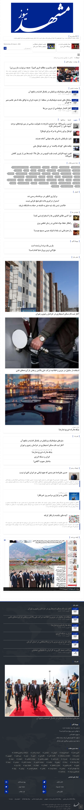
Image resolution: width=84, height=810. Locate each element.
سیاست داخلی (19, 177)
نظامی (34, 183)
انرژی (33, 170)
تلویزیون (77, 174)
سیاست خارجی (32, 177)
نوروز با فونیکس (74, 734)
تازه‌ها (69, 120)
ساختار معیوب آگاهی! (42, 462)
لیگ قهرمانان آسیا (65, 183)
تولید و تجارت (66, 174)
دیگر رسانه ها (67, 177)
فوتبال (21, 180)
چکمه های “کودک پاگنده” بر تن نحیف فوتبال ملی (52, 146)
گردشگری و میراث (67, 186)
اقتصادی (42, 170)
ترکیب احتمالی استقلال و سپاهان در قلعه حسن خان (39, 45)
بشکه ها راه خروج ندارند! (69, 430)
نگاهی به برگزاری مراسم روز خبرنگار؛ (52, 495)
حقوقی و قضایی (35, 174)
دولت (77, 177)
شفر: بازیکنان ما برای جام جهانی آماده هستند (53, 139)
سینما (69, 180)
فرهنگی (29, 180)
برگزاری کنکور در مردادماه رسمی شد (42, 196)
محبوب (75, 120)
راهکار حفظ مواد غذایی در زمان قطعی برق (54, 223)
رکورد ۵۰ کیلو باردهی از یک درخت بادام (68, 738)
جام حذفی (46, 174)
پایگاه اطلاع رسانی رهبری (69, 799)
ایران (26, 170)
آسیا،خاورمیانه (64, 167)
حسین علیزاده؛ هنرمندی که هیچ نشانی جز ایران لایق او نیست (43, 473)
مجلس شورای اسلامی (37, 799)
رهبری (50, 177)
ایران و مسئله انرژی (42, 457)
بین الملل (18, 170)
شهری (61, 180)
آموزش (55, 167)
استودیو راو (17, 799)
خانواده (11, 174)
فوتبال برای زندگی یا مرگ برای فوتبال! (56, 131)
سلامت (42, 177)
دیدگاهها (63, 120)
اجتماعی (46, 167)
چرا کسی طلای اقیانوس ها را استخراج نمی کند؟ (52, 216)
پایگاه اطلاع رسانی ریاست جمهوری (52, 799)
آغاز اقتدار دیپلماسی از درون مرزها (57, 108)
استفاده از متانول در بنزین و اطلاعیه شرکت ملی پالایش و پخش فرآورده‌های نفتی (47, 371)
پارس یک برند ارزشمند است (42, 246)
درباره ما (11, 799)
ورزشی (13, 183)
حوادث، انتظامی (22, 174)
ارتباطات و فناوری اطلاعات (21, 167)
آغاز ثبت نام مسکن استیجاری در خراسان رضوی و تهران (57, 314)
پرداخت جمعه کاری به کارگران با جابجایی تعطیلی (51, 650)
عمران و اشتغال (40, 180)
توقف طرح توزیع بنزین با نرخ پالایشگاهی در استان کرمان (49, 642)
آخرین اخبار (76, 167)
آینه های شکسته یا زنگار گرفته (65, 58)
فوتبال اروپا (12, 180)
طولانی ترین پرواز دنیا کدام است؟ (42, 250)
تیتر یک (56, 174)
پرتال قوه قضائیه (26, 799)
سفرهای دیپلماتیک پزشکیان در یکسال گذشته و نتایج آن (49, 92)
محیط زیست (44, 183)
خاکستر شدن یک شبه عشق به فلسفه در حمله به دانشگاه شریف (42, 206)
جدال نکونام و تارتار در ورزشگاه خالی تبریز (64, 45)
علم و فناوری (52, 180)
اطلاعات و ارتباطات (65, 170)
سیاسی (77, 180)
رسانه (58, 177)
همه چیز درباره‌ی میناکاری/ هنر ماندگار (68, 741)
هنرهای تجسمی (24, 183)
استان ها (76, 170)
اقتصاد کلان (52, 170)
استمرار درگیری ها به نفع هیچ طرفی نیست (42, 201)
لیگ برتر (76, 183)
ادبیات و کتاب (36, 167)
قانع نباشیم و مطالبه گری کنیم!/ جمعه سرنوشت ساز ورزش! (33, 68)
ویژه (78, 186)
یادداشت (55, 186)
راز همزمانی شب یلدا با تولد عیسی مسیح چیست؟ (53, 231)
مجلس (54, 183)
